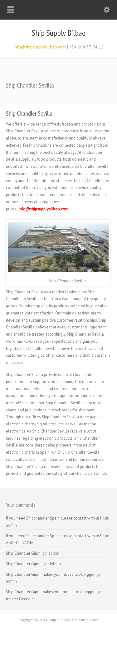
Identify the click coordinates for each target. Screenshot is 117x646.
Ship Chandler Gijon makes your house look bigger (50, 574)
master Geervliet (20, 599)
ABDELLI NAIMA (19, 542)
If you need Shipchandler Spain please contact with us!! (54, 518)
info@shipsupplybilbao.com (40, 47)
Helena (54, 563)
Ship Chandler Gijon (23, 553)
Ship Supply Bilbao (58, 33)
